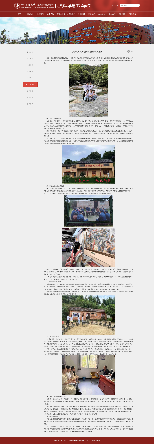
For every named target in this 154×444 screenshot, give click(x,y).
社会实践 (30, 84)
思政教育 (30, 77)
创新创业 (30, 91)
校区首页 (132, 14)
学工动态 (30, 58)
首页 (19, 14)
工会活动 (101, 14)
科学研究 (81, 14)
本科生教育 (61, 14)
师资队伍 (50, 14)
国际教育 (122, 14)
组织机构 (40, 14)
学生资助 (30, 104)
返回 (131, 51)
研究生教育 (71, 14)
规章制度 (30, 71)
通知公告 (30, 52)
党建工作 (91, 14)
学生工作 (112, 14)
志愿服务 (30, 97)
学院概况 (30, 14)
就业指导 (30, 65)
